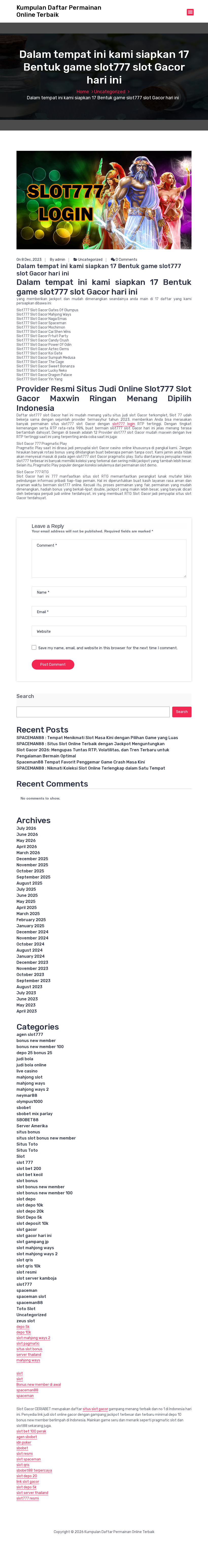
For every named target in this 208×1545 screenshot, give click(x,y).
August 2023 (29, 986)
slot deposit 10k (32, 1223)
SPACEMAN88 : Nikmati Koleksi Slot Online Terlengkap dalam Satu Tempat (90, 768)
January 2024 (30, 956)
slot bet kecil (29, 1174)
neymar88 (26, 1095)
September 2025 (33, 877)
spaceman (26, 1290)
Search (25, 696)
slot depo (26, 1199)
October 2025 (30, 871)
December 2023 (32, 962)
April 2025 (26, 907)
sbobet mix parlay (34, 1113)
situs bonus (28, 1132)
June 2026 (27, 834)
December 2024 (32, 932)
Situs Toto (27, 1144)
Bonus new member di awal (38, 1385)
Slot (20, 1156)
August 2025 (29, 883)
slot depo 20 (26, 1476)
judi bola (24, 1058)
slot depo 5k (26, 1487)
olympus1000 (29, 1101)
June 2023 (27, 999)
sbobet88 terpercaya (34, 1470)
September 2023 (33, 980)
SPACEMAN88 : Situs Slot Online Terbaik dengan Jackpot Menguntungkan (90, 743)
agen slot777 (29, 1034)
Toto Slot (26, 1308)
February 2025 (31, 919)
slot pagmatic (28, 1343)
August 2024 (29, 950)
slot (19, 1373)
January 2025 (30, 925)
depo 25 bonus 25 (34, 1052)
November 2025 (32, 865)
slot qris (24, 1260)
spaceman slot (31, 1296)
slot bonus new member (40, 1186)
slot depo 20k (30, 1211)
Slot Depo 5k (29, 1217)
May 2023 (26, 1005)
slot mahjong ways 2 (37, 1253)
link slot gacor (27, 1481)
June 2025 (27, 895)
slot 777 (24, 1162)
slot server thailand (32, 1493)
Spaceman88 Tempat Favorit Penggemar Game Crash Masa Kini (80, 762)
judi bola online (31, 1065)
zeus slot (25, 1321)
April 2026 (26, 846)
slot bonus (27, 1180)
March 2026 (28, 852)
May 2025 (26, 901)
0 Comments (126, 259)
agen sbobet (26, 1437)
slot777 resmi (27, 1498)
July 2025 (26, 889)
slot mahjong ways (35, 1247)
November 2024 (32, 938)
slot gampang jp (32, 1241)
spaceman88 (29, 1302)
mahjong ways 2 (32, 1089)
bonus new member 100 (40, 1046)
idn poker (23, 1442)
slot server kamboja (36, 1278)
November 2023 (32, 968)
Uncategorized (109, 91)
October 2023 (30, 974)
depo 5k (22, 1327)
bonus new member (36, 1040)
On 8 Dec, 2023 (29, 259)
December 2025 (32, 858)
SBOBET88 (27, 1119)
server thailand (28, 1355)
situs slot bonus (29, 1349)
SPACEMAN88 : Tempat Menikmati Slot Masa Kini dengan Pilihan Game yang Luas (97, 737)
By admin (57, 259)
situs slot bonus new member (46, 1138)
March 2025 (28, 913)
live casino (27, 1071)
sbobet (23, 1107)
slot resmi (26, 1272)
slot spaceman (28, 1459)
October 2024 (30, 944)
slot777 (24, 1284)
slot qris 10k (28, 1266)
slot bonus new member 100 (44, 1193)
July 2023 (26, 992)
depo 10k (23, 1332)
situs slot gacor (95, 1409)
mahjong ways (30, 1083)
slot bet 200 (28, 1168)
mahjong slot (29, 1077)
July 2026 (26, 828)
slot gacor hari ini (33, 1235)
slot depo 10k (29, 1205)
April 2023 (26, 1011)
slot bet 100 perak (31, 1431)
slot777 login (123, 424)
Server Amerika (32, 1126)
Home (82, 91)
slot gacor (26, 1229)
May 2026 (26, 840)
